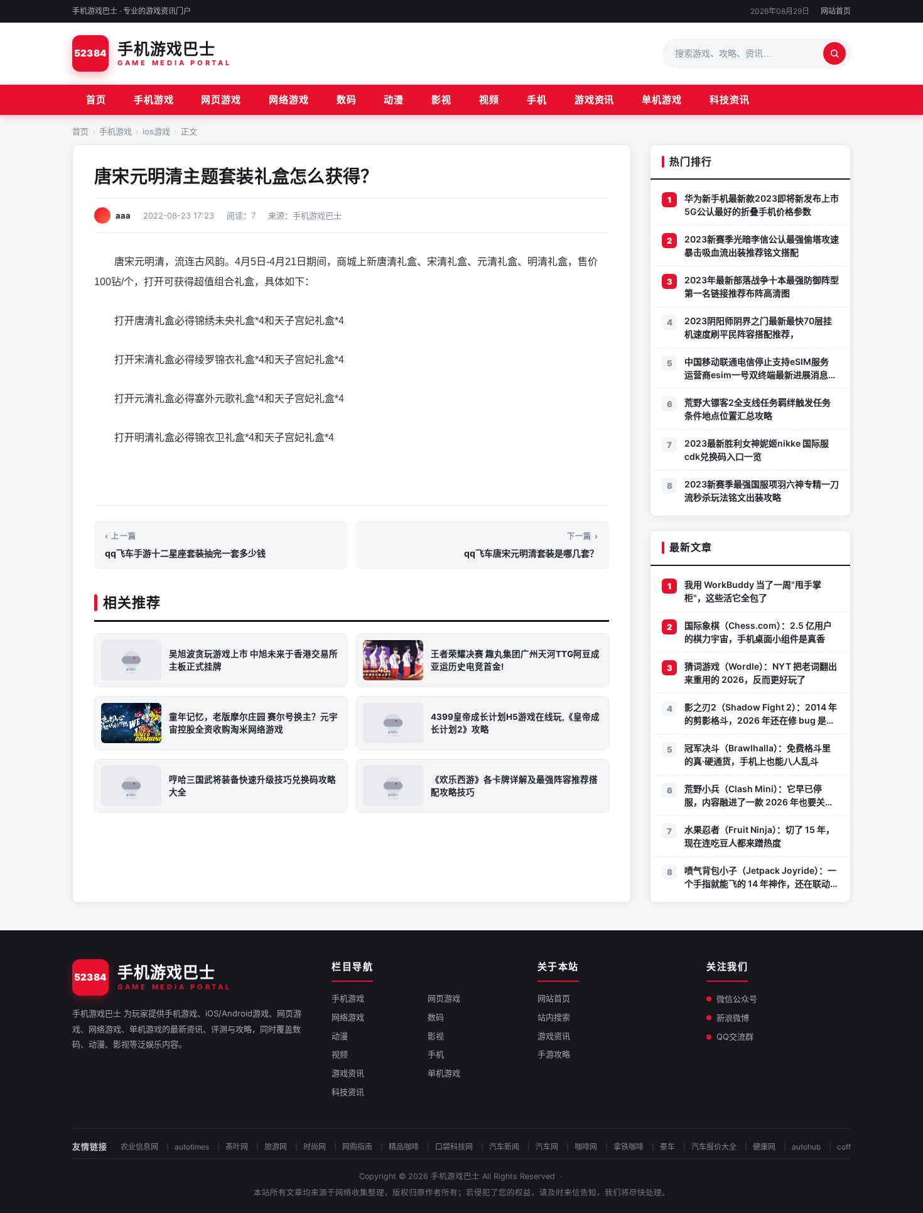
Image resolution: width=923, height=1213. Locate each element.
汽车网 (547, 1146)
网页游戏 (221, 100)
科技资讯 (730, 100)
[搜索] (834, 53)
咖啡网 (586, 1146)
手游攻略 (553, 1054)
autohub (806, 1146)
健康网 (764, 1146)
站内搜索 (553, 1017)
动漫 (394, 100)
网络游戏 (289, 100)
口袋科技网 (454, 1146)
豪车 (667, 1146)
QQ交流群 (734, 1036)
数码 (347, 100)
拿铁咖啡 (628, 1146)
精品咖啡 (404, 1146)
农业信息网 (139, 1146)
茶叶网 (236, 1146)
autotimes (192, 1146)
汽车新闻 (504, 1146)
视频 (489, 100)
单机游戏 (662, 100)
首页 (96, 100)
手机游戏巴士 (455, 1176)
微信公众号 (736, 999)
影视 (441, 100)
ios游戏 (156, 131)
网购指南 (357, 1146)
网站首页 (836, 11)
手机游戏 (154, 100)
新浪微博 (732, 1018)
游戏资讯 (595, 100)
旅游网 (275, 1146)
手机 (537, 100)
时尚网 (314, 1146)
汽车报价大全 (714, 1146)
